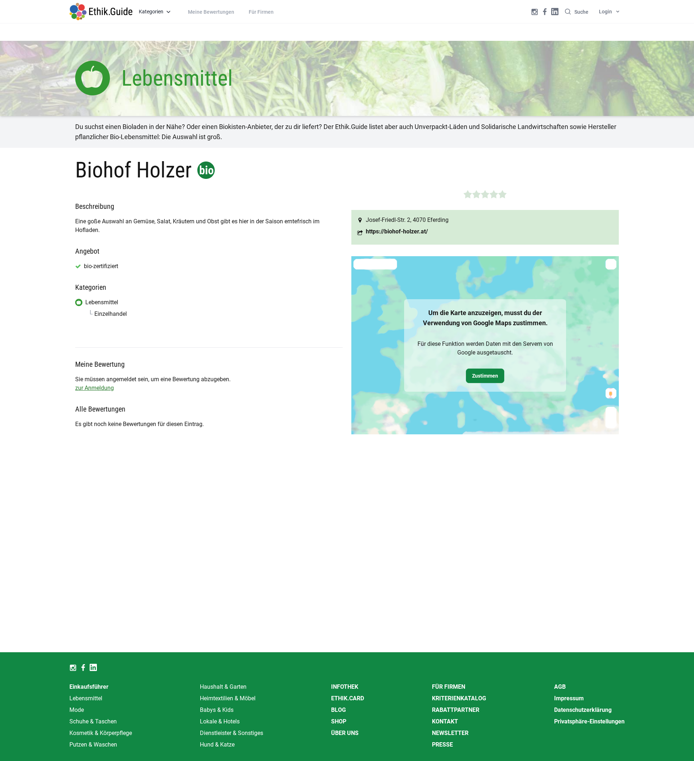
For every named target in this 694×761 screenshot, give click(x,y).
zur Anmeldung (94, 387)
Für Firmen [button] (261, 12)
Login (605, 11)
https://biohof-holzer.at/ (397, 231)
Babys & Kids (217, 709)
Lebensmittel (85, 698)
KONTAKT (445, 721)
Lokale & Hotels (220, 721)
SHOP (338, 721)
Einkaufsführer (88, 686)
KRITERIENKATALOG (459, 698)
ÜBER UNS (345, 733)
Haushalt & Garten (223, 686)
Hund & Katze (217, 744)
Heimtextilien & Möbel (228, 698)
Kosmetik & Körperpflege (100, 733)
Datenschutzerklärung (583, 709)
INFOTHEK (344, 686)
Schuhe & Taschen (93, 721)
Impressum (569, 698)
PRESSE (442, 744)
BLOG (338, 709)
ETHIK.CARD (347, 698)
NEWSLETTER (450, 733)
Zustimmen (485, 376)
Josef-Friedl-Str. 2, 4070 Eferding (407, 219)
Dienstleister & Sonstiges (231, 733)
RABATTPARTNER (455, 709)
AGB (560, 686)
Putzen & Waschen (93, 744)
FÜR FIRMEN (448, 686)
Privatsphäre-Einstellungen (589, 721)
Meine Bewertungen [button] (211, 12)
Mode (76, 709)
